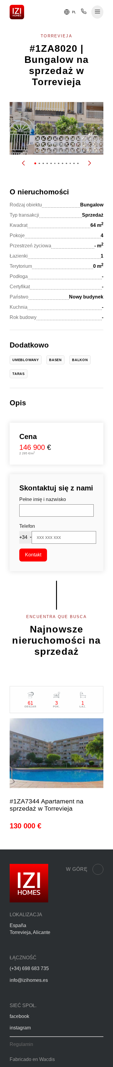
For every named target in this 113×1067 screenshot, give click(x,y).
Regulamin (21, 1044)
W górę (77, 869)
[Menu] (97, 12)
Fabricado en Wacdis (32, 1059)
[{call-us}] (83, 12)
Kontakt (33, 554)
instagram (20, 1027)
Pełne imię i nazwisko (42, 499)
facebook (19, 1016)
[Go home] (17, 12)
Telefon (27, 526)
